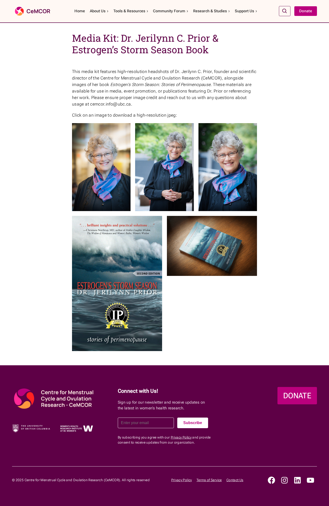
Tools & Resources (129, 11)
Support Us (244, 11)
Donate (305, 11)
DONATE (297, 395)
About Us (97, 11)
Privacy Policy (181, 437)
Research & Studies (210, 11)
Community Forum (169, 11)
